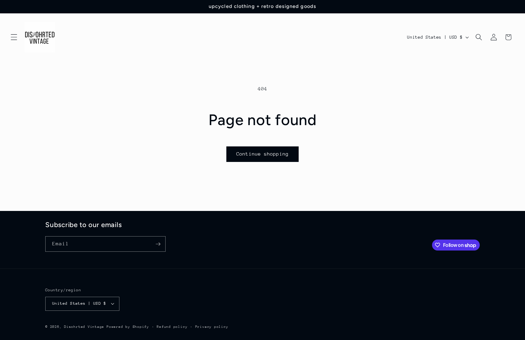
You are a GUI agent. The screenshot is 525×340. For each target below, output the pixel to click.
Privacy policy (211, 327)
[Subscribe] (158, 244)
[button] (14, 37)
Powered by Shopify (128, 327)
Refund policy (172, 327)
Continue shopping (262, 154)
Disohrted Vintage (84, 327)
